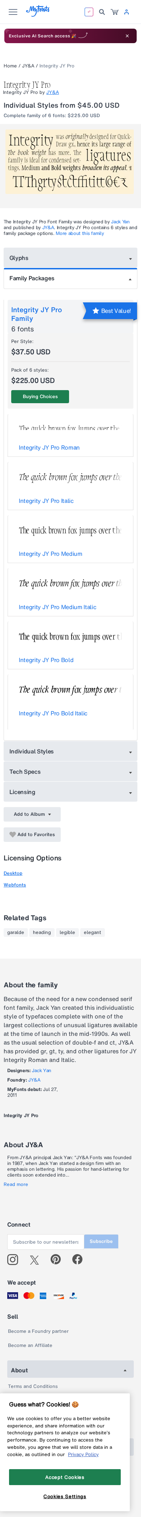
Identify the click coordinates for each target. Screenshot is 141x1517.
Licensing (22, 792)
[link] (115, 12)
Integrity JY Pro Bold (46, 660)
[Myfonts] (38, 14)
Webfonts (15, 884)
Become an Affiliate (30, 1345)
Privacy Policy (83, 1454)
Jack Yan (120, 221)
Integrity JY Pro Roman (49, 447)
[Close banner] (127, 36)
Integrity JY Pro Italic (46, 500)
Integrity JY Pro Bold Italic (53, 713)
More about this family (80, 233)
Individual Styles (31, 751)
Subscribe (101, 1241)
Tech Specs (25, 771)
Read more (16, 1184)
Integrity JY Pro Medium (50, 553)
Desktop (13, 873)
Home (10, 65)
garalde (15, 932)
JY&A (28, 65)
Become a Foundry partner (38, 1331)
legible (67, 932)
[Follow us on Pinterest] (59, 1259)
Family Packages (31, 278)
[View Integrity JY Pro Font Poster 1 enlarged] (71, 161)
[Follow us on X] (37, 1259)
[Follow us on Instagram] (15, 1259)
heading (42, 932)
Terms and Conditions (33, 1386)
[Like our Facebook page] (80, 1259)
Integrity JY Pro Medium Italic (57, 607)
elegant (92, 932)
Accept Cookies (64, 1477)
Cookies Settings (64, 1496)
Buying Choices (40, 396)
